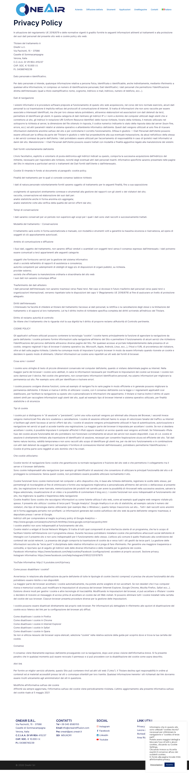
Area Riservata (144, 737)
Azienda (78, 9)
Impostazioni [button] (156, 764)
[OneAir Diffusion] (40, 9)
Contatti (154, 9)
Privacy (141, 726)
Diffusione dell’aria (94, 9)
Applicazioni (124, 9)
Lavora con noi (145, 730)
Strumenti (111, 9)
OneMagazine (140, 9)
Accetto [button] (169, 764)
